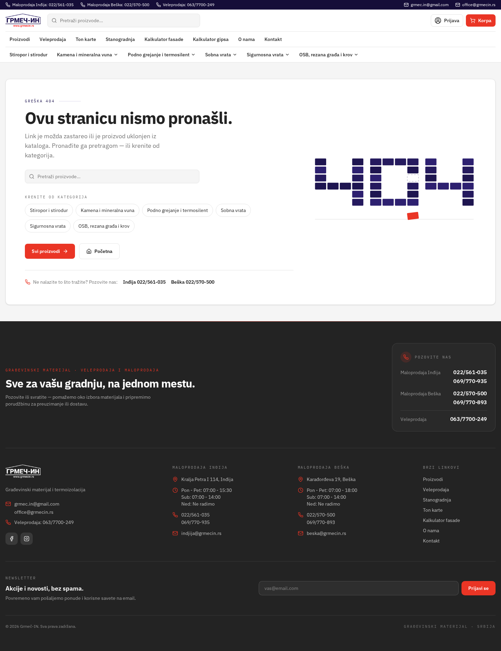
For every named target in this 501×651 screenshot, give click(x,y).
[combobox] (123, 20)
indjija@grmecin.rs (201, 533)
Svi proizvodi (46, 251)
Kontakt (273, 39)
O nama (246, 39)
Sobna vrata (218, 55)
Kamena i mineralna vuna (84, 55)
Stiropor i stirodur (28, 55)
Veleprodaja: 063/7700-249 (44, 522)
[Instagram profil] (26, 539)
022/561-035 (470, 372)
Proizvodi (20, 39)
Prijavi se (478, 588)
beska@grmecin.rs (326, 533)
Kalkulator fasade (164, 39)
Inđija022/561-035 (144, 282)
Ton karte (86, 39)
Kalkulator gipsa (211, 39)
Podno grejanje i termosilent (158, 55)
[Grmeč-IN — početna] (23, 20)
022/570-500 (470, 393)
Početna (103, 251)
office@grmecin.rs (34, 512)
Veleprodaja (53, 39)
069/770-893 (470, 402)
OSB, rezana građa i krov (325, 55)
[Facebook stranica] (11, 539)
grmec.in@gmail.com (36, 504)
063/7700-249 (468, 418)
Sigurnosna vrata (265, 55)
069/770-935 (470, 381)
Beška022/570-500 (192, 282)
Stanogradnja (120, 39)
